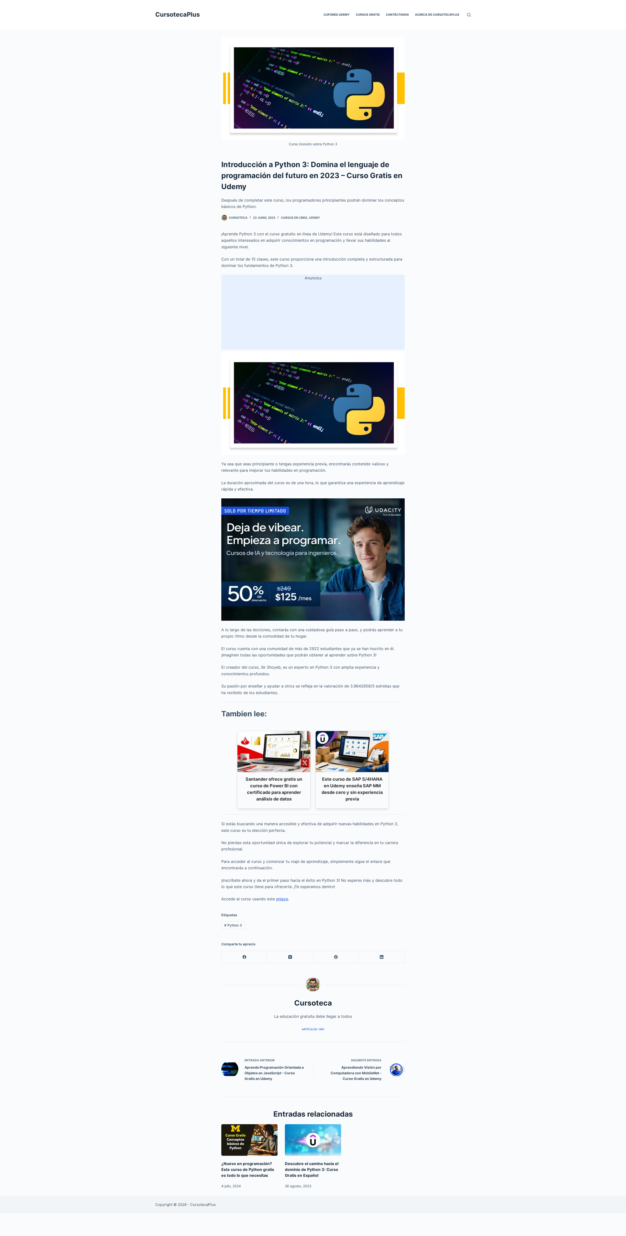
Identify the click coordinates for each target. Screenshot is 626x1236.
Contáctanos (397, 14)
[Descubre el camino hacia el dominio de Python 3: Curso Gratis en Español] (313, 1140)
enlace (282, 898)
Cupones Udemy (337, 14)
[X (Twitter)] (290, 957)
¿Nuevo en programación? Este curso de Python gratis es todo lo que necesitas (247, 1169)
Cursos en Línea (294, 217)
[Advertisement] (313, 315)
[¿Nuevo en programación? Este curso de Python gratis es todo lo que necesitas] (249, 1140)
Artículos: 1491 (313, 1029)
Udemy (314, 217)
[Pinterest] (336, 957)
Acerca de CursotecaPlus (437, 14)
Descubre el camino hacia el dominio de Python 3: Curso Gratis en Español (311, 1169)
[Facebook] (244, 957)
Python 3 (233, 925)
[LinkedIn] (382, 957)
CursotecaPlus (177, 14)
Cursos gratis (368, 14)
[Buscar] (469, 15)
